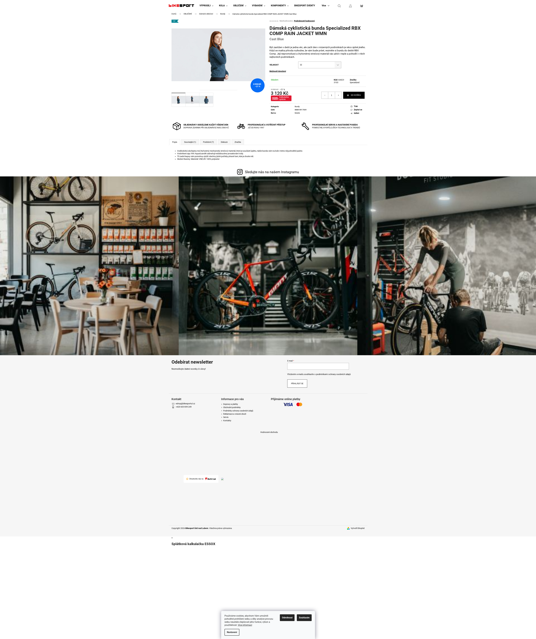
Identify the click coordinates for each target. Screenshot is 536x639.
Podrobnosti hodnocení (304, 21)
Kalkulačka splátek (284, 98)
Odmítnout (287, 617)
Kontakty (227, 420)
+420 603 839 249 (184, 407)
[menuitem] (206, 5)
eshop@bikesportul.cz (185, 403)
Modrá (297, 113)
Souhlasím (304, 617)
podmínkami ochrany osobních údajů (333, 374)
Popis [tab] (174, 142)
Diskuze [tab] (224, 142)
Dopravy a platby (230, 404)
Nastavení (232, 632)
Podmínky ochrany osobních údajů (238, 411)
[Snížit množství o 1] (324, 95)
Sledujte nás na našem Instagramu (272, 172)
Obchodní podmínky (232, 407)
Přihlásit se (297, 383)
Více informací (245, 625)
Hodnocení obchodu (269, 432)
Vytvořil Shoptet (358, 528)
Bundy (297, 106)
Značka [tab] (238, 142)
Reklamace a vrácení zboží (234, 414)
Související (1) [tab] (190, 142)
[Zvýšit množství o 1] (338, 95)
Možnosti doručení (277, 71)
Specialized (354, 82)
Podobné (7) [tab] (208, 142)
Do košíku (356, 95)
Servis (225, 417)
